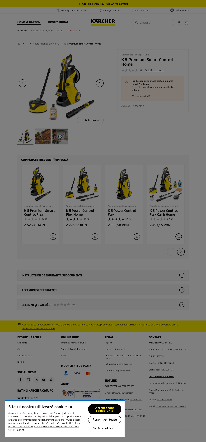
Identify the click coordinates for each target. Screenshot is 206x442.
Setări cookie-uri (105, 428)
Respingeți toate (105, 419)
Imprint (20, 429)
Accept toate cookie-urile (104, 409)
